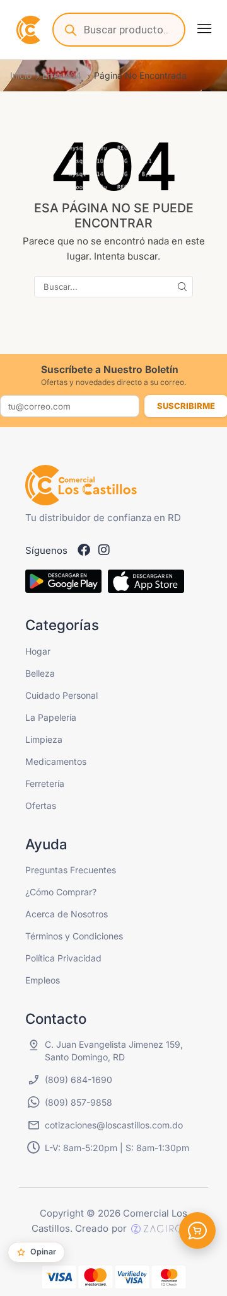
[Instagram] (104, 550)
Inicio (21, 75)
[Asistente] (197, 1230)
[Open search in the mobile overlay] (119, 29)
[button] (204, 28)
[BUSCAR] (182, 286)
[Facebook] (84, 550)
